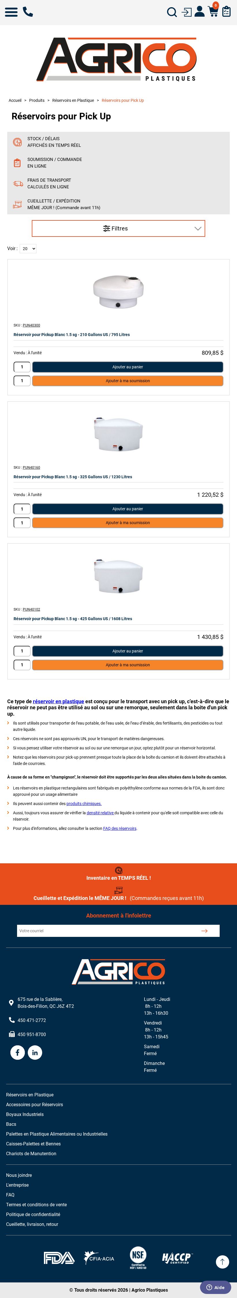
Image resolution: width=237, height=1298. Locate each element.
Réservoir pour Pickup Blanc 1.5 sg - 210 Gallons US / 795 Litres (72, 334)
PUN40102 (31, 609)
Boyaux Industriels (25, 1114)
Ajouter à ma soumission (128, 380)
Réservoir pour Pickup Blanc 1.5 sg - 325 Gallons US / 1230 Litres (73, 476)
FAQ (10, 1195)
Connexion (187, 12)
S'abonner (204, 931)
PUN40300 (31, 325)
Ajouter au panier (127, 367)
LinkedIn (35, 1052)
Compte (200, 11)
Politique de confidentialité (33, 1214)
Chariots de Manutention (31, 1153)
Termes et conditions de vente (36, 1204)
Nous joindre (19, 1175)
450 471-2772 (28, 12)
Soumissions (226, 11)
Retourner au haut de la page (222, 1262)
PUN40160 (31, 468)
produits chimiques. (84, 803)
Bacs (11, 1124)
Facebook (17, 1052)
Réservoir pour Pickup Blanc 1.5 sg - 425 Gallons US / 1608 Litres (73, 618)
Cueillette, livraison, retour (32, 1224)
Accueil (15, 100)
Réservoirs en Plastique (29, 1095)
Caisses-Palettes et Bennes (33, 1144)
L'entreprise (17, 1185)
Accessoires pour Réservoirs (34, 1104)
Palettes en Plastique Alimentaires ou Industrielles (57, 1134)
